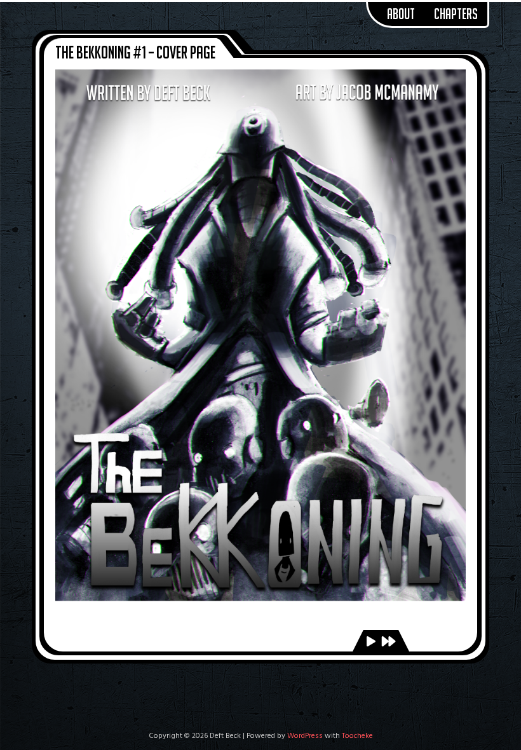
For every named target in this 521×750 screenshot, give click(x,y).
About (401, 14)
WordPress (305, 736)
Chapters (456, 14)
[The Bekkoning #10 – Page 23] (388, 642)
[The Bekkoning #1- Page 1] (371, 642)
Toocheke (357, 736)
